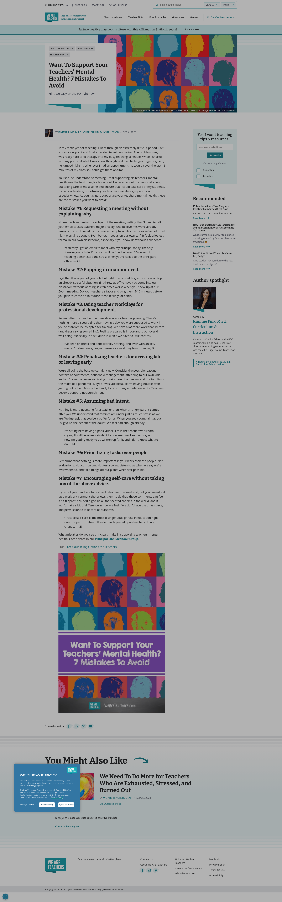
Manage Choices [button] (27, 805)
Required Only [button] (47, 805)
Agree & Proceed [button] (66, 805)
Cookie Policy (56, 797)
